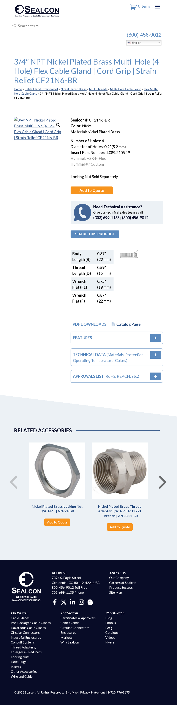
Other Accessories (24, 671)
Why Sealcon (69, 642)
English (136, 42)
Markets (66, 637)
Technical (69, 613)
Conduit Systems (23, 642)
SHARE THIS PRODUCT (95, 234)
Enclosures (68, 632)
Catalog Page (128, 324)
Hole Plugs (19, 662)
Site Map (115, 592)
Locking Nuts (20, 657)
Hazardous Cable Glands (28, 628)
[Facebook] (55, 602)
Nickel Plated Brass (74, 89)
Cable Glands (20, 618)
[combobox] (48, 26)
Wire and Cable (22, 676)
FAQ (108, 628)
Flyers (109, 642)
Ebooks (110, 623)
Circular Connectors (25, 632)
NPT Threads (98, 89)
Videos (110, 637)
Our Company (119, 578)
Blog (108, 618)
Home (18, 89)
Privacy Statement (92, 692)
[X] (64, 602)
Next (161, 477)
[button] (58, 125)
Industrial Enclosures (26, 637)
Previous (12, 477)
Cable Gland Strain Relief (41, 89)
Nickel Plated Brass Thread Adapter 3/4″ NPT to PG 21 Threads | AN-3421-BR (120, 511)
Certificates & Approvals (78, 618)
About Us (117, 573)
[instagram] (81, 602)
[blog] (90, 602)
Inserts (16, 667)
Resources (114, 613)
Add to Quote (91, 190)
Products (19, 613)
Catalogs (112, 632)
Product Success (121, 587)
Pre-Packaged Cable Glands (31, 623)
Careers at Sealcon (122, 583)
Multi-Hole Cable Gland (125, 89)
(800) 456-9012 (144, 35)
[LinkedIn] (73, 602)
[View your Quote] (133, 6)
